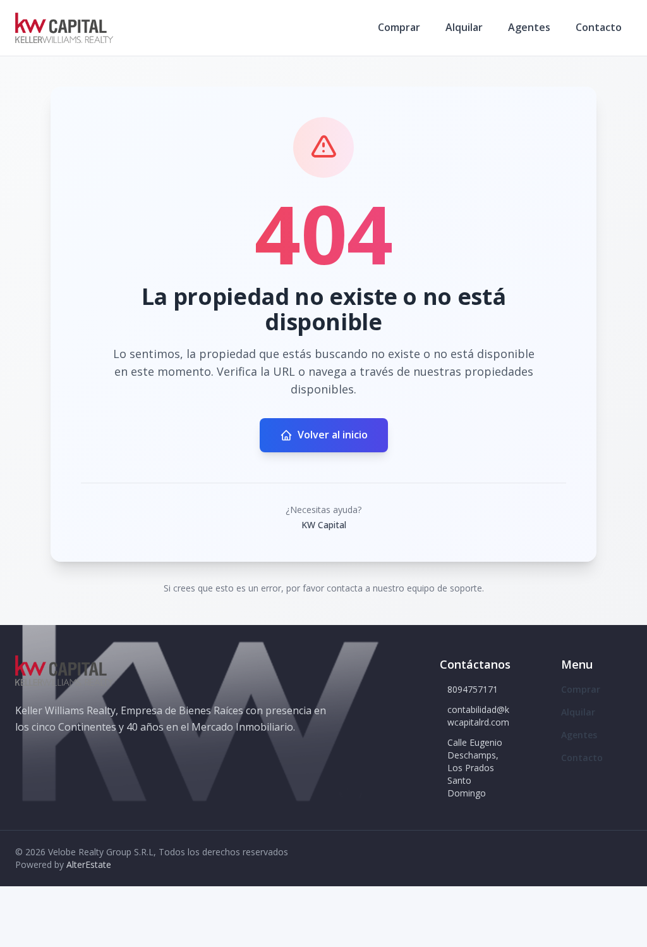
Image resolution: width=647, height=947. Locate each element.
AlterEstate (88, 864)
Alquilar (464, 27)
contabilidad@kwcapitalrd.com (478, 715)
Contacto (599, 27)
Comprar (399, 27)
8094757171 (472, 689)
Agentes (529, 27)
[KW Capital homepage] (64, 28)
